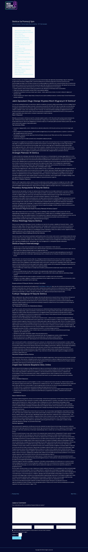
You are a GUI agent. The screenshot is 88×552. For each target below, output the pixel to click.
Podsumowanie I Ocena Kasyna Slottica (24, 74)
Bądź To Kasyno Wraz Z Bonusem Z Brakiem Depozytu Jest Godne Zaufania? (23, 62)
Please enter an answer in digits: (19, 532)
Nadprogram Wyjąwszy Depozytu (22, 69)
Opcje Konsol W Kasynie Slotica (22, 39)
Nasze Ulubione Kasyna (20, 71)
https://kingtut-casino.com (45, 286)
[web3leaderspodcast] (11, 5)
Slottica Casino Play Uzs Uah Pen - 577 (31, 24)
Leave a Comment (16, 24)
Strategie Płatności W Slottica (22, 37)
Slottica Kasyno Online (20, 48)
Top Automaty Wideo (20, 35)
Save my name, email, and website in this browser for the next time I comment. (32, 530)
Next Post (74, 494)
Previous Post (15, 494)
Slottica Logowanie (19, 72)
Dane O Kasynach (19, 34)
